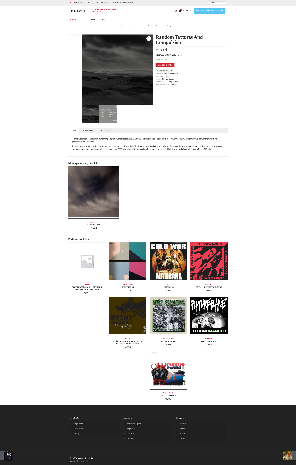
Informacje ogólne (134, 424)
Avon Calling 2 (168, 341)
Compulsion (93, 225)
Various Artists (168, 339)
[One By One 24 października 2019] (6, 455)
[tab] (73, 130)
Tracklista (105, 130)
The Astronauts (209, 284)
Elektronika (146, 26)
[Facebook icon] (221, 458)
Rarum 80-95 (128, 287)
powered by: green (80, 461)
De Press (87, 284)
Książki (182, 434)
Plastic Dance (168, 395)
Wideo (182, 429)
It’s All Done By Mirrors (209, 287)
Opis (74, 130)
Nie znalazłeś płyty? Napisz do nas (209, 11)
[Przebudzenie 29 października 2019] (289, 455)
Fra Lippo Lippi (127, 284)
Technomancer (209, 341)
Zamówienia (78, 429)
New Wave (163, 76)
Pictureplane (209, 339)
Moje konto (78, 424)
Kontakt (130, 439)
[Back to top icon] (225, 457)
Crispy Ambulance (168, 79)
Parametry (88, 130)
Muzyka (136, 26)
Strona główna (125, 26)
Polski (212, 3)
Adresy (76, 434)
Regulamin (131, 429)
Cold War (168, 284)
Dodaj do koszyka (165, 65)
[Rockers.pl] (77, 11)
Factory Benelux (172, 82)
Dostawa (130, 434)
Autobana (168, 287)
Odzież (183, 439)
